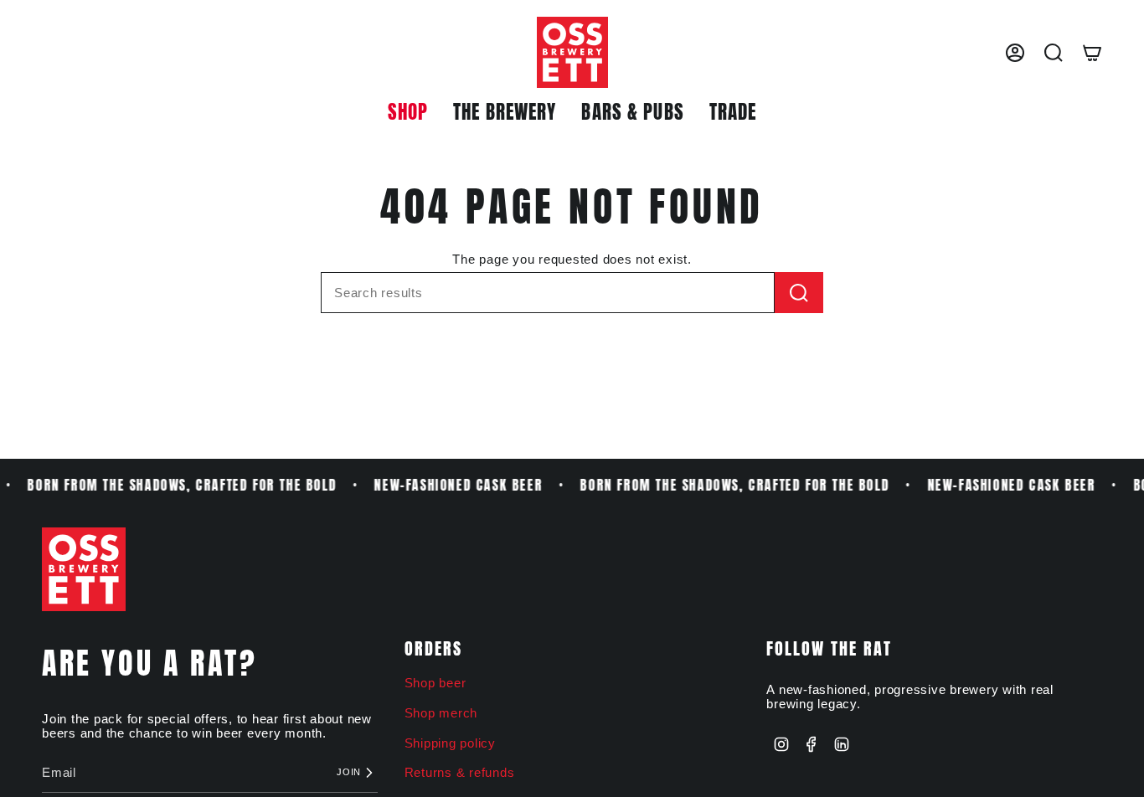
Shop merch (441, 713)
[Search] (799, 292)
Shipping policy (450, 743)
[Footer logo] (84, 569)
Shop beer (435, 683)
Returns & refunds (460, 772)
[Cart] (1092, 53)
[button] (408, 112)
